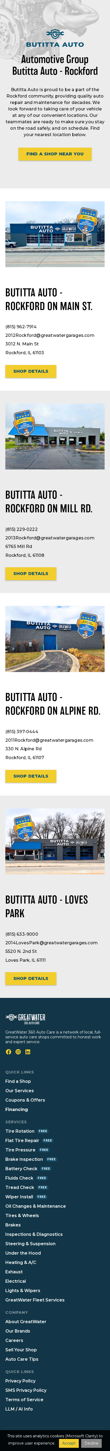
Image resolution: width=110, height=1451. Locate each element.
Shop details (30, 371)
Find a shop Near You (55, 153)
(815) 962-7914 (21, 326)
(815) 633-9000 (21, 934)
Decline (91, 1443)
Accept (69, 1443)
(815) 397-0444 (21, 731)
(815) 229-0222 (21, 529)
